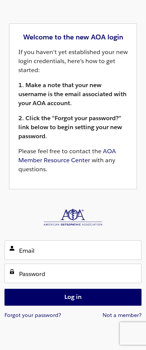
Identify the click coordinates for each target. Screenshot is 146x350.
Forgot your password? (32, 315)
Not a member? (122, 315)
